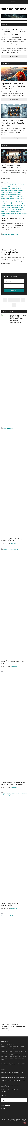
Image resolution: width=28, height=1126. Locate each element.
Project (3, 1108)
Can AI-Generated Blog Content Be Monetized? (11, 166)
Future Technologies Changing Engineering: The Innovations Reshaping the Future (14, 31)
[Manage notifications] (24, 1123)
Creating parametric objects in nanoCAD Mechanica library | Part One (12, 661)
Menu (15, 2)
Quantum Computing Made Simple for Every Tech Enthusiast (12, 252)
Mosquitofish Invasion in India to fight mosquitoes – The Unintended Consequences (18, 318)
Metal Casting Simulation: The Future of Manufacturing (13, 1077)
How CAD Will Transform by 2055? (12, 219)
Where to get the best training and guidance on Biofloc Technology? (13, 783)
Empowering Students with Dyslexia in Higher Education (13, 539)
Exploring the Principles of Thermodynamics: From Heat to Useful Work (13, 86)
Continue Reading (17, 57)
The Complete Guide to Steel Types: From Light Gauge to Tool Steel (13, 123)
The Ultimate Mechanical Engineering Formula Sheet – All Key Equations (13, 1026)
